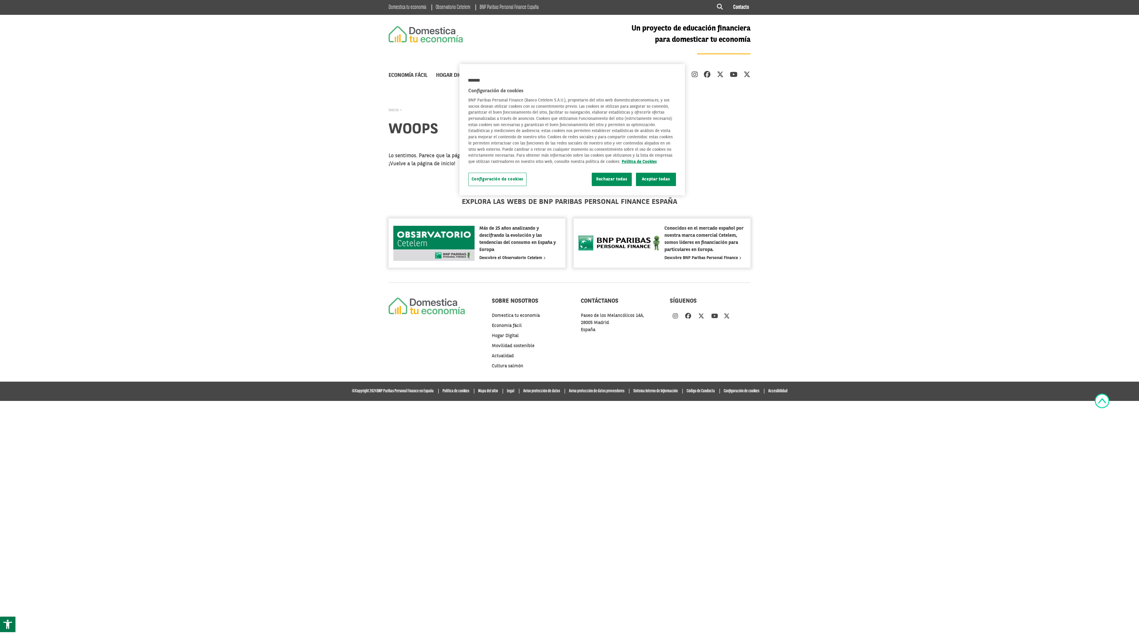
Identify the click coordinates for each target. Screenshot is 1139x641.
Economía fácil (408, 75)
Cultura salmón (507, 366)
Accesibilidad (778, 391)
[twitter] (720, 75)
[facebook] (707, 75)
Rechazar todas (611, 179)
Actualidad (503, 356)
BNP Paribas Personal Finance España (509, 7)
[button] (7, 624)
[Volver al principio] (1102, 401)
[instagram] (695, 75)
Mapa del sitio (488, 391)
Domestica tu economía (407, 7)
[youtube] (733, 75)
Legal (510, 391)
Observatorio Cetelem (453, 7)
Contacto (741, 7)
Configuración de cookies (498, 179)
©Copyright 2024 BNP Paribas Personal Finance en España (393, 391)
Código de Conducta (701, 391)
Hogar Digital (454, 75)
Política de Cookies (639, 162)
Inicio (394, 110)
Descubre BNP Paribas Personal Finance (701, 258)
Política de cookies (456, 391)
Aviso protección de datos (541, 391)
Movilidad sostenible (513, 346)
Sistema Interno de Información (655, 391)
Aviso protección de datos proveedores (596, 391)
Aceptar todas (656, 179)
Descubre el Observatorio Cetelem (511, 258)
